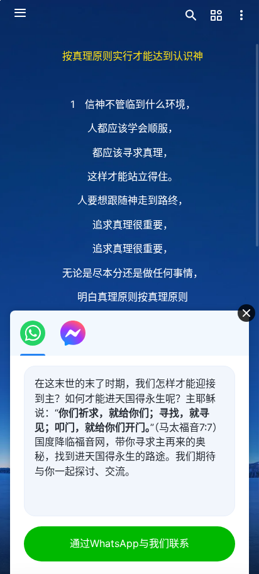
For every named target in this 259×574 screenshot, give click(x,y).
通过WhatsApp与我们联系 (129, 543)
